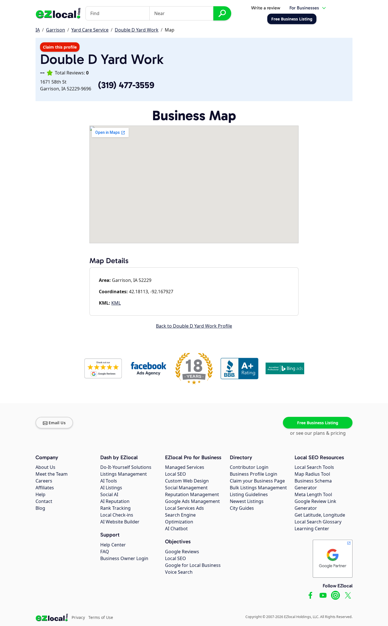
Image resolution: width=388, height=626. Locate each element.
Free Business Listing (317, 422)
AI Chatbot (176, 528)
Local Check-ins (116, 515)
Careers (44, 481)
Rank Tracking (115, 508)
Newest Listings (247, 501)
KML (116, 303)
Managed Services (184, 467)
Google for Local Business (193, 565)
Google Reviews (182, 551)
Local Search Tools (314, 467)
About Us (45, 467)
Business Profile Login (253, 474)
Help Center (113, 545)
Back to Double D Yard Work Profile (194, 326)
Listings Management (123, 474)
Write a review (265, 8)
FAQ (104, 551)
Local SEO (175, 474)
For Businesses (304, 8)
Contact (44, 501)
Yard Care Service (90, 30)
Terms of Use (100, 617)
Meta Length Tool (313, 494)
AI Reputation (115, 501)
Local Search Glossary (318, 522)
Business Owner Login (124, 558)
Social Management (186, 487)
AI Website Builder (119, 522)
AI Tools (108, 481)
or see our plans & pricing (318, 433)
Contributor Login (249, 467)
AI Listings (111, 487)
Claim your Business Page (257, 481)
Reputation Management (192, 494)
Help (40, 494)
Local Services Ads (184, 508)
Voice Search (179, 572)
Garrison (55, 30)
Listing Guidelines (249, 494)
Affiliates (45, 487)
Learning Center (312, 528)
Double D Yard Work (136, 30)
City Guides (242, 508)
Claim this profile (60, 47)
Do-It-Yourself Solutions (125, 467)
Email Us (57, 422)
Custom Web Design (187, 481)
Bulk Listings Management (258, 487)
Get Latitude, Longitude (320, 515)
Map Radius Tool (312, 474)
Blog (40, 508)
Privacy (78, 617)
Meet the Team (52, 474)
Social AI (109, 494)
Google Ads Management (192, 501)
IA (38, 30)
